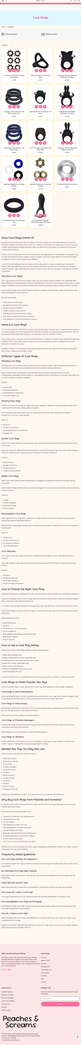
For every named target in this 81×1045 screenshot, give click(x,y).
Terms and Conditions (8, 1001)
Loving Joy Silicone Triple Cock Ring (40, 76)
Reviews (43, 982)
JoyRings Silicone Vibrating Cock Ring (40, 112)
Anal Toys (44, 963)
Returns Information (7, 998)
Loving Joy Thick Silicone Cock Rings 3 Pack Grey (14, 112)
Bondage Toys (45, 966)
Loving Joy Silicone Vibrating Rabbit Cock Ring (67, 149)
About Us (4, 1007)
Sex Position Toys (46, 970)
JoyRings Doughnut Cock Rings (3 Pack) (14, 185)
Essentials (44, 976)
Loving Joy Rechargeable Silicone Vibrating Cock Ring (40, 221)
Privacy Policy (5, 1004)
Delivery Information (7, 995)
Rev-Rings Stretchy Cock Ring (67, 184)
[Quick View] (18, 70)
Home (3, 27)
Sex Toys (44, 957)
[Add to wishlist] (10, 70)
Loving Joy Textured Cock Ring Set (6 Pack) (14, 76)
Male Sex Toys (45, 960)
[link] (20, 34)
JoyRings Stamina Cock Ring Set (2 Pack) (40, 185)
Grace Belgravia (15, 1040)
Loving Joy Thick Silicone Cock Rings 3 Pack (14, 149)
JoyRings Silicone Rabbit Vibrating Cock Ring (67, 112)
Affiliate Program (6, 1010)
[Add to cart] (14, 70)
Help (42, 979)
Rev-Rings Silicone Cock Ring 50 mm (14, 221)
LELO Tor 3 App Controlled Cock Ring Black (40, 149)
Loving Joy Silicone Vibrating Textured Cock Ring (67, 76)
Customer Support (6, 992)
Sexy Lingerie (45, 973)
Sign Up (60, 1004)
